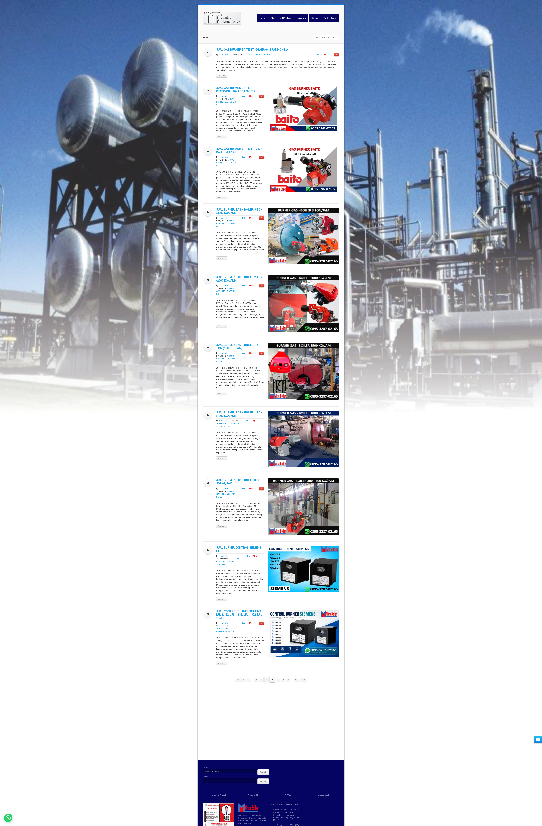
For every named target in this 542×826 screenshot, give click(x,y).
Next (303, 679)
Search (206, 767)
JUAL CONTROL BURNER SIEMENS (227, 561)
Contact (314, 18)
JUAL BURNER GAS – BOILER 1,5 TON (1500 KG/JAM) (237, 346)
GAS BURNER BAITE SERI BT (259, 54)
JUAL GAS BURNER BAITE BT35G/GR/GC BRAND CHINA (252, 49)
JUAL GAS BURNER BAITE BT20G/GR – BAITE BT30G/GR (235, 89)
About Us (301, 18)
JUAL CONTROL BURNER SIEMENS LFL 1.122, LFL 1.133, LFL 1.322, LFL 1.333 (239, 615)
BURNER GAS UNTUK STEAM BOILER (226, 223)
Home (262, 18)
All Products (286, 18)
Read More (221, 76)
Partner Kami (330, 18)
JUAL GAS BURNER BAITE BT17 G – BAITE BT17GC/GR (239, 150)
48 (296, 679)
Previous (240, 679)
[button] (8, 818)
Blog (273, 18)
